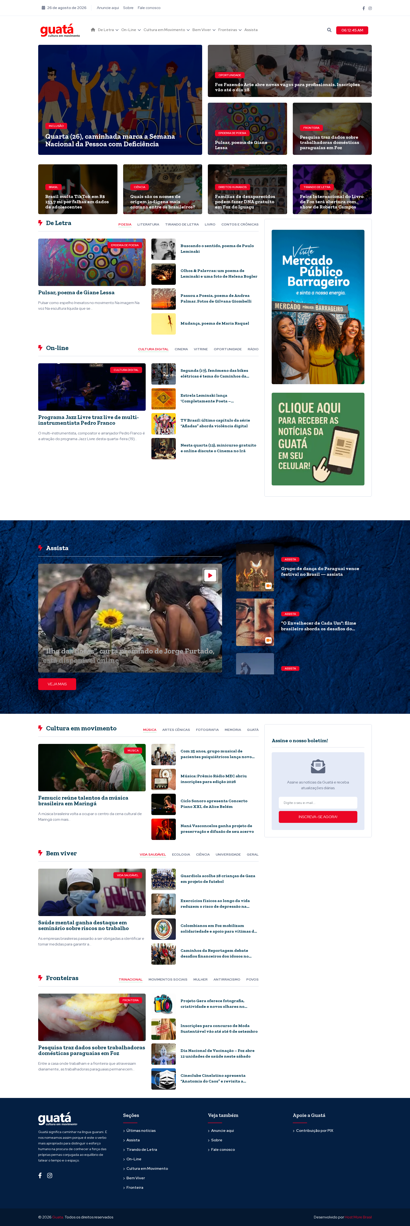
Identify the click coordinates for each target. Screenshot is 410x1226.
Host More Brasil (358, 1217)
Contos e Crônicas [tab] (240, 224)
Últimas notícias (141, 1130)
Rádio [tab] (253, 349)
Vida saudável (128, 875)
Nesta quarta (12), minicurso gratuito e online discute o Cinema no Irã (218, 447)
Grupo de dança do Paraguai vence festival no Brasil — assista (320, 571)
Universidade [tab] (228, 854)
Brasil (53, 187)
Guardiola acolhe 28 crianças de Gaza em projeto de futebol (218, 878)
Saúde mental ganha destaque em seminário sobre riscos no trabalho (83, 925)
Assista (251, 29)
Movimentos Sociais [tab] (168, 979)
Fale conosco (149, 7)
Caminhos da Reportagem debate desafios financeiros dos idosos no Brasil (215, 956)
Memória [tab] (233, 730)
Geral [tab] (253, 854)
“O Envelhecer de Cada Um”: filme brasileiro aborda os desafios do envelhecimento (318, 628)
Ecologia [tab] (181, 854)
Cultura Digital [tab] (153, 349)
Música (133, 750)
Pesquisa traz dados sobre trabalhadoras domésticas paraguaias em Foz (329, 142)
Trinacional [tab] (131, 979)
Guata (57, 1217)
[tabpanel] (148, 288)
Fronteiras (227, 29)
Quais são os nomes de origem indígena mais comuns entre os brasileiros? (162, 202)
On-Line (128, 29)
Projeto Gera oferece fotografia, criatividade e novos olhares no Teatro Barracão (212, 1006)
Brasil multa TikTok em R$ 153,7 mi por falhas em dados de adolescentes (77, 202)
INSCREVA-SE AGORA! (318, 816)
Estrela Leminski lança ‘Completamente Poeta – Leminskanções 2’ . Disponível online (218, 401)
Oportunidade (230, 75)
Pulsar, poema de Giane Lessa (241, 144)
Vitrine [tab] (201, 349)
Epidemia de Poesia (232, 133)
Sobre (128, 7)
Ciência (139, 187)
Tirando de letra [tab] (182, 224)
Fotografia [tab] (207, 730)
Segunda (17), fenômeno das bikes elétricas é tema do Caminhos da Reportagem (214, 376)
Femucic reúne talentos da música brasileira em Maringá (83, 800)
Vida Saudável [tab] (153, 854)
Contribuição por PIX (314, 1130)
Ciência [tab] (203, 854)
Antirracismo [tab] (227, 979)
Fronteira (311, 128)
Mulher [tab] (200, 979)
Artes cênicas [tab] (176, 730)
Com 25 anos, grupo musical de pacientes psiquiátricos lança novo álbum (216, 756)
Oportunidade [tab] (228, 349)
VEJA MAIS (57, 684)
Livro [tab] (210, 224)
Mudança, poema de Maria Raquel (215, 323)
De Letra (106, 29)
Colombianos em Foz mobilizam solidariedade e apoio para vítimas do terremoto (218, 931)
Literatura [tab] (148, 224)
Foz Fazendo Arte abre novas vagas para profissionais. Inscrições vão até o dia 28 (287, 87)
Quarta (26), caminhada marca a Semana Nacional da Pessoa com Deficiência (110, 140)
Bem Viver (201, 29)
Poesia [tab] (124, 224)
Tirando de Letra (316, 187)
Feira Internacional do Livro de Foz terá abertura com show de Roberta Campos (331, 202)
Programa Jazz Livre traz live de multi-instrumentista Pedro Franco (88, 420)
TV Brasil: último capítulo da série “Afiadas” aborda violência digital (215, 423)
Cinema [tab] (181, 349)
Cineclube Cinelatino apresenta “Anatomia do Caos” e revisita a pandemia (213, 1081)
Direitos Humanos (233, 187)
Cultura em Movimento (164, 29)
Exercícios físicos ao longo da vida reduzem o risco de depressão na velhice (215, 906)
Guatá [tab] (253, 730)
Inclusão (56, 126)
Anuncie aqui (108, 7)
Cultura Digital (126, 370)
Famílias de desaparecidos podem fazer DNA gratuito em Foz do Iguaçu (245, 202)
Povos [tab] (252, 979)
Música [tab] (149, 730)
